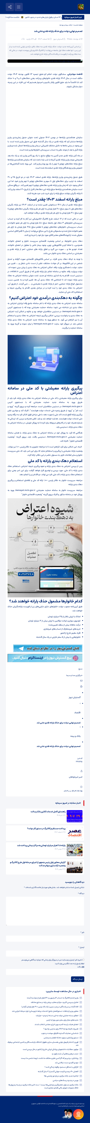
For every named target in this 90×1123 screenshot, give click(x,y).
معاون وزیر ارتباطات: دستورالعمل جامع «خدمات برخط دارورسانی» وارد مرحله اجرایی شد (45, 1011)
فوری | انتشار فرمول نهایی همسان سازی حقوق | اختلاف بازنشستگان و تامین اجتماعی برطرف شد (43, 1043)
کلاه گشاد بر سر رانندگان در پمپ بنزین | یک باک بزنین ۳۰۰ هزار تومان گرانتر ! (49, 1006)
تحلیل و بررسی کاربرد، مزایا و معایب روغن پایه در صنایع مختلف (54, 1002)
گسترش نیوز (58, 39)
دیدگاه (81, 893)
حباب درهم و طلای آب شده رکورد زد (65, 1053)
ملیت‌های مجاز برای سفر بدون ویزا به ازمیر (62, 1020)
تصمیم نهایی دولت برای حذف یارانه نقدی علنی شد (58, 31)
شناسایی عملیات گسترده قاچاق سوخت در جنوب (59, 1033)
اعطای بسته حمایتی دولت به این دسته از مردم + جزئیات (57, 1015)
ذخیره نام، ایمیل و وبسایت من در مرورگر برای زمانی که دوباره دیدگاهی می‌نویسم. (51, 959)
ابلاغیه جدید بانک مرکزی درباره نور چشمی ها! (61, 1076)
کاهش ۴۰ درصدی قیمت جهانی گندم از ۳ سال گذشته (58, 1071)
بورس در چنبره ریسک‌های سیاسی (65, 1080)
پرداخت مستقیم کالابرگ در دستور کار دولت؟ (46, 828)
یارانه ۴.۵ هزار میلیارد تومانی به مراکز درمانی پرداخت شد (41, 845)
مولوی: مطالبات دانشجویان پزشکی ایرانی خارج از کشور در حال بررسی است (50, 1049)
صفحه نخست (77, 25)
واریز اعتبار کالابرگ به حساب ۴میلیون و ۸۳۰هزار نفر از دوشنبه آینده (52, 997)
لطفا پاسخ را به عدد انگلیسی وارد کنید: (69, 963)
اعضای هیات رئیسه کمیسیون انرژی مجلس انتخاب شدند (56, 1024)
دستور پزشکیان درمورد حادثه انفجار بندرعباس (61, 1037)
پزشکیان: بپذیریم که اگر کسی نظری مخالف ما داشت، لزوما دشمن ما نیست (49, 1058)
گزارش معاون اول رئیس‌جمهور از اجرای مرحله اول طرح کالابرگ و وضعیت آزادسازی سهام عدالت (38, 864)
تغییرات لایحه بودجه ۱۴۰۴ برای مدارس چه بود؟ (60, 1028)
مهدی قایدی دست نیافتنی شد (66, 1062)
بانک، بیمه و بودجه (65, 25)
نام (82, 932)
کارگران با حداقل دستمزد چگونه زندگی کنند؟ (61, 1067)
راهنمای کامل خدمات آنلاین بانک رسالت (48, 811)
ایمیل (81, 947)
